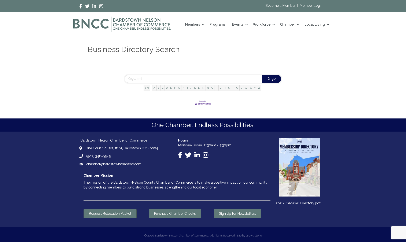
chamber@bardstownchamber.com (113, 164)
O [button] (212, 87)
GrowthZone (254, 235)
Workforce (261, 24)
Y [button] (255, 87)
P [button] (216, 87)
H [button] (184, 87)
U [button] (237, 87)
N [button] (208, 87)
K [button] (195, 87)
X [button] (251, 87)
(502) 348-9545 (98, 156)
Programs (217, 24)
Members (192, 24)
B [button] (158, 87)
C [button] (162, 87)
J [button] (191, 87)
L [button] (199, 87)
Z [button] (259, 87)
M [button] (203, 87)
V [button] (241, 87)
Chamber (287, 24)
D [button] (167, 87)
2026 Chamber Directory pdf (298, 203)
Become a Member (280, 6)
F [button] (175, 87)
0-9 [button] (147, 87)
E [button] (171, 87)
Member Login (311, 6)
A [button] (154, 87)
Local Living (314, 24)
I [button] (187, 87)
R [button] (224, 87)
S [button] (229, 87)
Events (237, 24)
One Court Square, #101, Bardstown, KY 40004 (121, 148)
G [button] (179, 87)
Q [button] (220, 87)
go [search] (274, 79)
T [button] (233, 87)
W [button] (246, 87)
